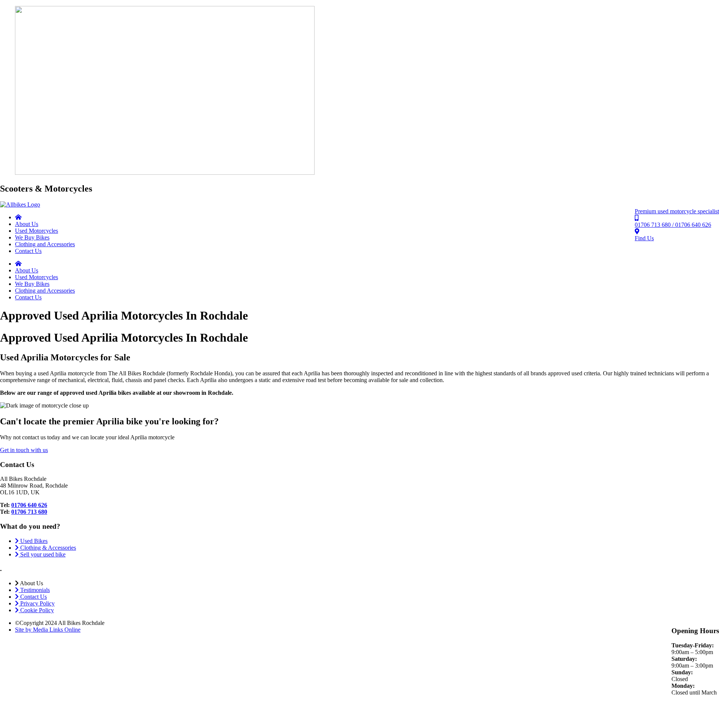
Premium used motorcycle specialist (677, 211)
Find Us (644, 238)
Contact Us (28, 251)
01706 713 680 (29, 512)
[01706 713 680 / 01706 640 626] (636, 218)
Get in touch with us (24, 450)
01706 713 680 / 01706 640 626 (673, 225)
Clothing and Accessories (45, 244)
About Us (26, 224)
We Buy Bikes (32, 237)
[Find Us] (637, 231)
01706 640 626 (29, 505)
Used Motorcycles (36, 231)
